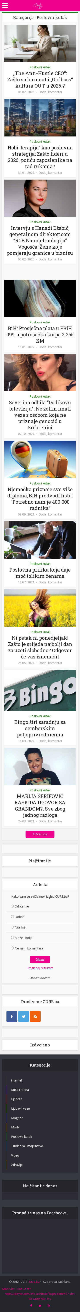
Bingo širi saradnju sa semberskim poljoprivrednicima (40, 728)
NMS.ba (34, 1282)
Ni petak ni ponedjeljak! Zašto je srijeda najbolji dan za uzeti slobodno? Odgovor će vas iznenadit (40, 647)
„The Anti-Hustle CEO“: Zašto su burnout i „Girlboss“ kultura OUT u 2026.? (40, 79)
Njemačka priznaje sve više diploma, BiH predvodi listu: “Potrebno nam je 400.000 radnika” (40, 498)
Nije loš (20, 927)
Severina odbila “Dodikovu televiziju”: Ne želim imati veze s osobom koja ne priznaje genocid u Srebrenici (40, 415)
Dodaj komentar (50, 92)
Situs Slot (8, 1289)
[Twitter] (23, 1016)
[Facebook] (11, 1016)
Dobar (19, 917)
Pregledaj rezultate (40, 968)
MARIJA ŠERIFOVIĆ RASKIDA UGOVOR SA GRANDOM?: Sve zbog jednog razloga (40, 805)
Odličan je (22, 906)
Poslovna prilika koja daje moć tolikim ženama (40, 572)
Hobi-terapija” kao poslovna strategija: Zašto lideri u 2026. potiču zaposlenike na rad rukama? (40, 157)
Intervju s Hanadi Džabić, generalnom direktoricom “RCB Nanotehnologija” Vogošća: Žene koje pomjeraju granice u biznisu (40, 240)
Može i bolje (23, 938)
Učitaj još (40, 834)
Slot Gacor (24, 1289)
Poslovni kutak (40, 67)
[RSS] (35, 1016)
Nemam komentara (29, 948)
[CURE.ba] (38, 5)
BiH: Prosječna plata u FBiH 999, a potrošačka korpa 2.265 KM (40, 334)
